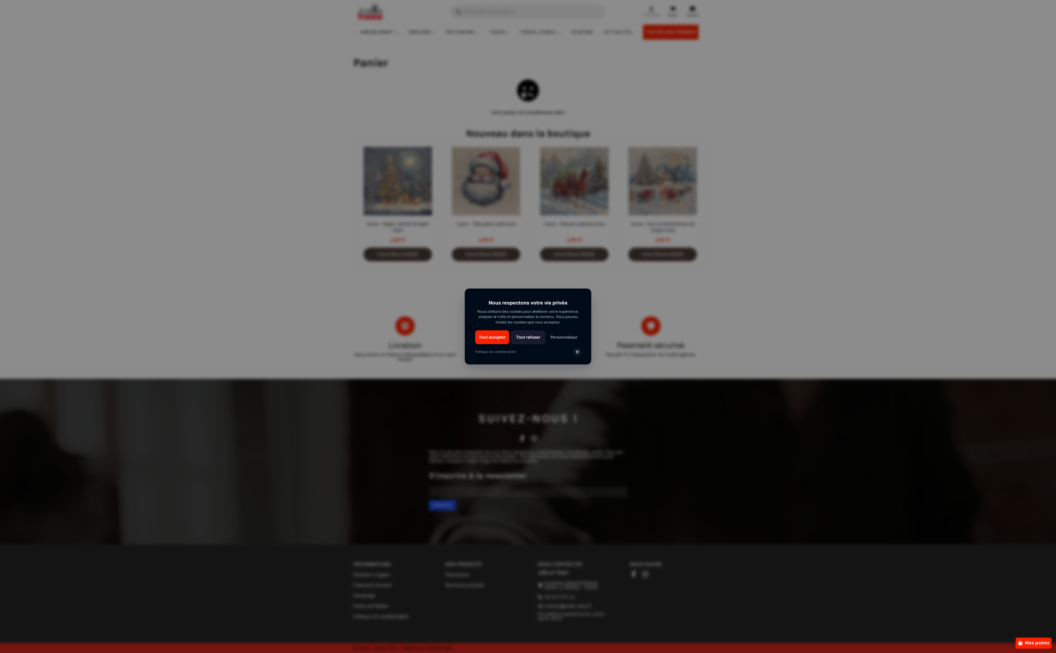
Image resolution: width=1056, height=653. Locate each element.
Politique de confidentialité (495, 352)
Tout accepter (492, 337)
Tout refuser (528, 337)
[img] (577, 352)
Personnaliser (564, 337)
